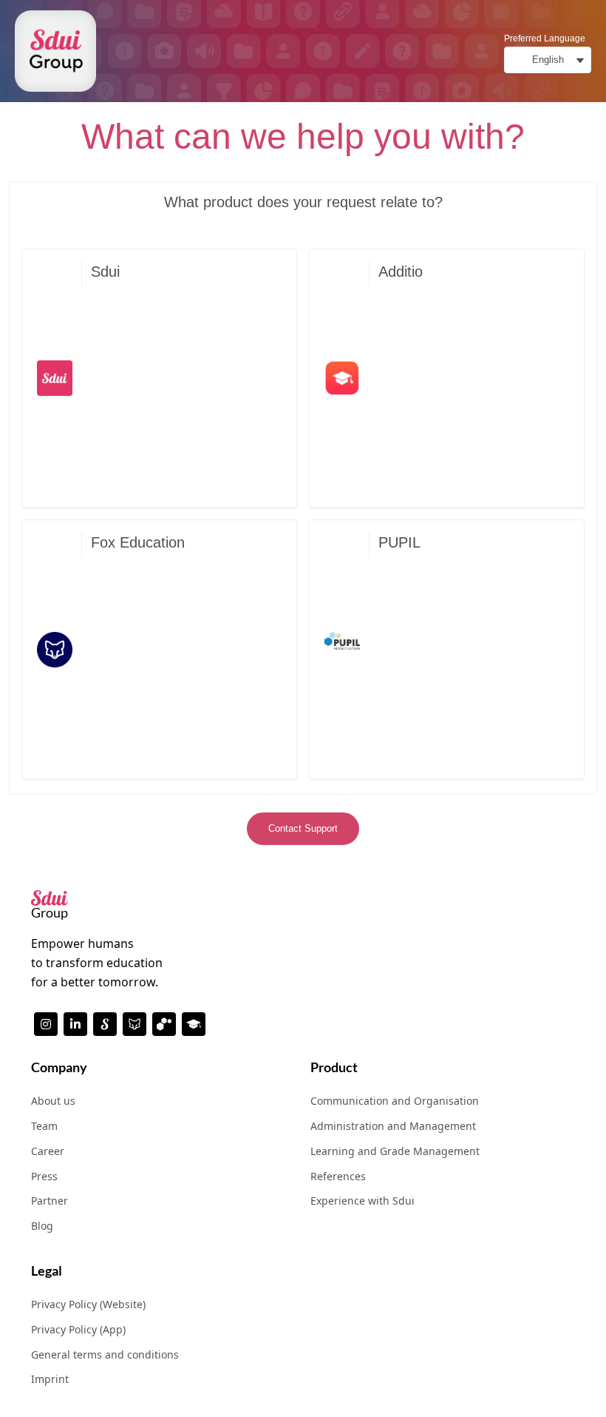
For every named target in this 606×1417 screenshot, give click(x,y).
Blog (42, 1226)
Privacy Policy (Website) (88, 1304)
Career (47, 1151)
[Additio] (193, 1024)
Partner (49, 1201)
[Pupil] (164, 1024)
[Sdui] (105, 1024)
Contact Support (303, 828)
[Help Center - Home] (55, 51)
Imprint (50, 1379)
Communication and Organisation (394, 1101)
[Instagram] (46, 1024)
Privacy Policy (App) (78, 1329)
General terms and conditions (105, 1354)
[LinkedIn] (75, 1024)
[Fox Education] (134, 1024)
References (338, 1176)
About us (53, 1101)
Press (44, 1176)
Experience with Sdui (362, 1201)
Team (44, 1126)
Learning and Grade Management (395, 1151)
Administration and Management (393, 1126)
